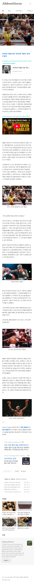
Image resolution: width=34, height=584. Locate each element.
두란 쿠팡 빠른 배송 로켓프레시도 (16, 445)
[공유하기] (8, 471)
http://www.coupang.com (12, 442)
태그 (9, 11)
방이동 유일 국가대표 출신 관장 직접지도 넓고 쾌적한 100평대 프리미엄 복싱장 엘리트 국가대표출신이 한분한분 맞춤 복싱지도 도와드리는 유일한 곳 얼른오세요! (11, 462)
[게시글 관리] (10, 471)
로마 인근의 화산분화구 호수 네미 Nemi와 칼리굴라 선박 (13, 488)
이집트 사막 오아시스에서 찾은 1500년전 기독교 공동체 (12, 483)
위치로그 (30, 11)
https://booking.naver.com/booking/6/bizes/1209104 (15, 455)
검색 (26, 3)
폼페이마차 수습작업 (10, 489)
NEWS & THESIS (10, 479)
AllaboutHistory (12, 3)
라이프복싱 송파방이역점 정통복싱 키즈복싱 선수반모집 (11, 458)
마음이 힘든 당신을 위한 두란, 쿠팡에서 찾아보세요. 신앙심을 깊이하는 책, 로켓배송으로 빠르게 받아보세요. (16, 448)
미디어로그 (19, 11)
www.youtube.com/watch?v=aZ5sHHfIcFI (16, 116)
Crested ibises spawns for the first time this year (13, 493)
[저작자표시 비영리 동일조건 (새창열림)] (23, 471)
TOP (30, 577)
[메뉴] (30, 3)
